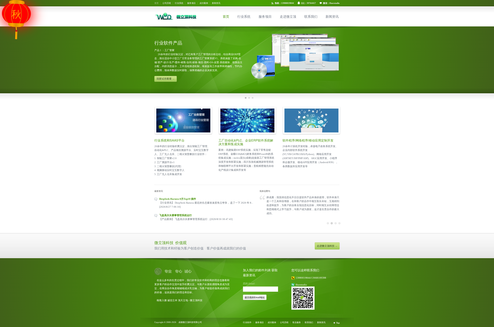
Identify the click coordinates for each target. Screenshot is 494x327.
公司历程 (166, 3)
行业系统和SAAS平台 (169, 140)
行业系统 (179, 3)
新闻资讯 (216, 3)
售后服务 (296, 322)
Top (338, 323)
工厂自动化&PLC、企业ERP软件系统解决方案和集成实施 (245, 142)
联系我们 (310, 17)
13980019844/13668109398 (311, 277)
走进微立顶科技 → (327, 245)
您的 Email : (249, 283)
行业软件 (247, 322)
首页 (156, 3)
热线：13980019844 (284, 3)
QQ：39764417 (308, 3)
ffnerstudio (301, 284)
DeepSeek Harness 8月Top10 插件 (177, 198)
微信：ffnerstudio (331, 3)
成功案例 (204, 3)
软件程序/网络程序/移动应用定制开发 (308, 140)
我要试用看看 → (165, 78)
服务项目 (191, 3)
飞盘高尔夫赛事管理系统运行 (175, 215)
